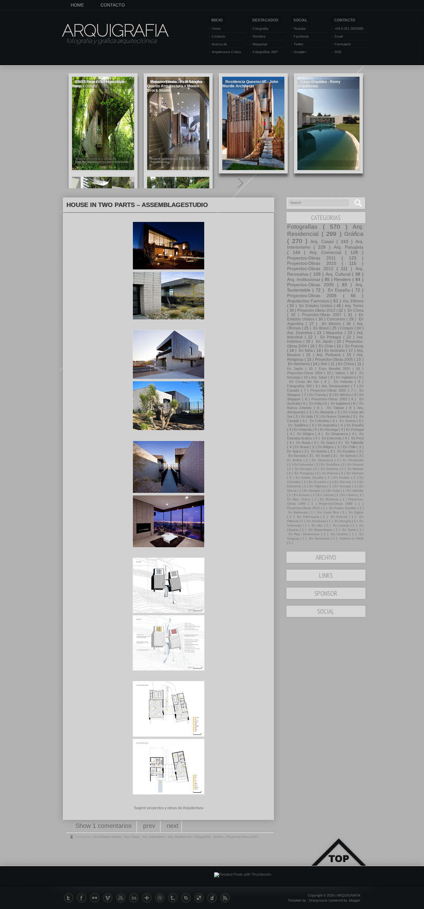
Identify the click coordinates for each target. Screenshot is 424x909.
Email (339, 36)
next (172, 825)
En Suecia (348, 455)
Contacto (218, 36)
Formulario (343, 44)
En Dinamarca (336, 434)
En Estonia (339, 516)
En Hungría (312, 490)
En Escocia (297, 455)
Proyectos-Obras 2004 (305, 373)
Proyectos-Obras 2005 (334, 359)
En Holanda (343, 381)
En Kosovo (302, 495)
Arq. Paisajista (348, 247)
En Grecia (347, 421)
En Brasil (321, 328)
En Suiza (328, 442)
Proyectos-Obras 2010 (314, 263)
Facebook (301, 36)
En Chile (326, 346)
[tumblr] (174, 898)
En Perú (356, 438)
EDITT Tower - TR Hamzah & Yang (98, 84)
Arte (324, 364)
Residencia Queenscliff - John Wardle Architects (250, 84)
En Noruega (329, 429)
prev (150, 825)
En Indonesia (304, 464)
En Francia (353, 346)
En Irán (317, 525)
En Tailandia (353, 442)
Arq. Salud (319, 377)
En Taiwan (335, 408)
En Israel (323, 455)
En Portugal (331, 337)
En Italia (306, 350)
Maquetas (260, 44)
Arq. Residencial (180, 836)
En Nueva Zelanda (336, 416)
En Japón (324, 341)
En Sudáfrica (298, 425)
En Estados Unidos (316, 306)
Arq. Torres (354, 306)
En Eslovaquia (308, 516)
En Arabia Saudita (310, 477)
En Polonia (330, 473)
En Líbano (349, 495)
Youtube (300, 28)
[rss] (226, 898)
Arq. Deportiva (300, 333)
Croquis (347, 328)
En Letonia (326, 495)
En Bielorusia (298, 512)
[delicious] (200, 898)
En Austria (319, 451)
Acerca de (219, 44)
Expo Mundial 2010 (336, 368)
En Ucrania (355, 464)
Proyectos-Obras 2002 (329, 390)
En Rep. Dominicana (304, 534)
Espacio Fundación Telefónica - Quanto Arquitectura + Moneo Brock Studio (176, 86)
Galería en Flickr (350, 538)
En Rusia (303, 442)
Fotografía (260, 28)
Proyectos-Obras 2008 (315, 295)
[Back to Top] (338, 859)
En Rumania (330, 499)
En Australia (335, 350)
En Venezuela (319, 538)
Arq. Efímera (353, 301)
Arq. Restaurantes (336, 386)
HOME (77, 4)
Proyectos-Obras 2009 (312, 284)
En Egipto (355, 512)
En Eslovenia (331, 438)
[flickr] (96, 898)
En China (354, 310)
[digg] (213, 898)
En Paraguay (304, 473)
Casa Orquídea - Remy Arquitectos (319, 84)
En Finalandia (353, 460)
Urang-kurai (318, 900)
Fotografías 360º (265, 52)
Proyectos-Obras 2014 (304, 508)
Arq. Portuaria (329, 355)
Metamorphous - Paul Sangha (176, 82)
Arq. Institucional (304, 279)
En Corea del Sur (304, 381)
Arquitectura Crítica (226, 52)
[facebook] (83, 898)
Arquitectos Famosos (308, 300)
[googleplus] (148, 898)
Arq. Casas (323, 241)
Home (216, 28)
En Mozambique (321, 529)
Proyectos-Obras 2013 (316, 310)
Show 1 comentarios (104, 825)
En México (331, 324)
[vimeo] (109, 898)
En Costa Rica (328, 512)
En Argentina (328, 425)
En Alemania (299, 364)
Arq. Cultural (339, 274)
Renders (259, 36)
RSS (338, 52)
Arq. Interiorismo (154, 836)
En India (316, 403)
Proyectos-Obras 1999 (337, 503)
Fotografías (305, 226)
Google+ (300, 52)
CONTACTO (113, 4)
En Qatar (349, 529)
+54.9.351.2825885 (349, 28)
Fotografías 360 (300, 386)
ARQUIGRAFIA (115, 30)
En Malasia (354, 469)
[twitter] (70, 898)
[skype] (187, 898)
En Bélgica (305, 434)
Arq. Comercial (327, 252)
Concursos (337, 319)
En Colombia (319, 421)
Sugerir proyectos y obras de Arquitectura (168, 808)
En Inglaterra (346, 377)
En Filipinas (318, 486)
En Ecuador (346, 451)
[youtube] (122, 898)
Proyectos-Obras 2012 (311, 268)
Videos (341, 373)
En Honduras (316, 521)
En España (339, 289)
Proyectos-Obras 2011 (314, 257)
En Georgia (303, 469)
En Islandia (355, 490)
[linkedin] (135, 898)
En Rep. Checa (299, 499)
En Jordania (329, 469)
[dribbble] (161, 898)
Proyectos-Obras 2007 (323, 315)
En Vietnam (354, 473)
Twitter (299, 44)
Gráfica (353, 234)
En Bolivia (295, 460)
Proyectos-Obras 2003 (330, 399)
